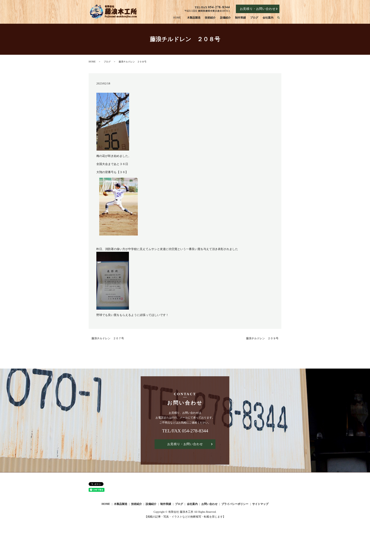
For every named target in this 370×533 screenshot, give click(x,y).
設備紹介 (225, 17)
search (280, 17)
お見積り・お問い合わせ (258, 8)
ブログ (254, 17)
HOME (177, 17)
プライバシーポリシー (234, 504)
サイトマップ (260, 504)
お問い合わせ (209, 504)
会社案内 (268, 17)
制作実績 (240, 17)
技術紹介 (210, 17)
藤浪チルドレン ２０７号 (108, 338)
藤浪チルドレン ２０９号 (262, 338)
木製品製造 (194, 17)
